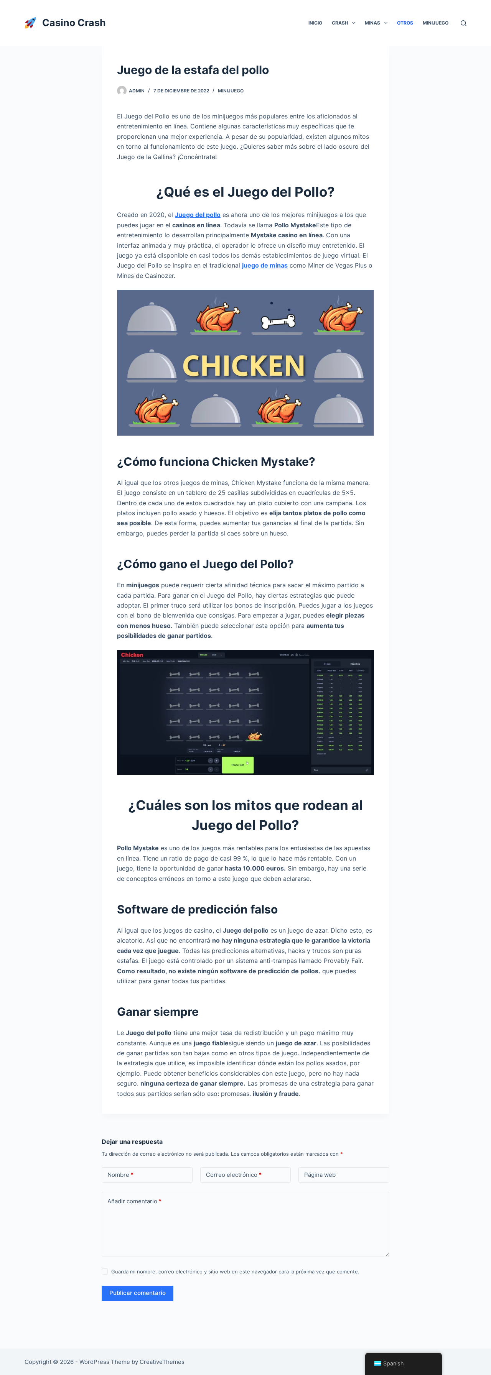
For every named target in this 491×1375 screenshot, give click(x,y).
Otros (405, 23)
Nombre (120, 1174)
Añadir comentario (134, 1201)
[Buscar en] (463, 23)
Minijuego (435, 23)
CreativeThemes (162, 1361)
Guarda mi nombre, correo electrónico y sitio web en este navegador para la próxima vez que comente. (235, 1271)
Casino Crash (74, 22)
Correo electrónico (234, 1174)
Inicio (315, 23)
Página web (320, 1174)
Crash (340, 23)
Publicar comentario (137, 1292)
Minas (372, 23)
